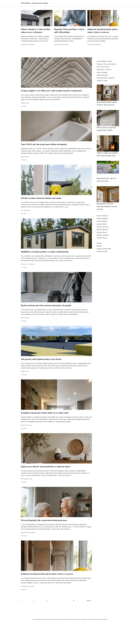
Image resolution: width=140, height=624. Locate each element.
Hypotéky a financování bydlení (61, 44)
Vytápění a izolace (25, 103)
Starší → (89, 600)
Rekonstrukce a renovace (26, 425)
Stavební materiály (25, 317)
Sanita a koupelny (25, 156)
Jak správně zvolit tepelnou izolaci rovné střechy (41, 359)
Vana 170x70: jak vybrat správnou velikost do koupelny (44, 144)
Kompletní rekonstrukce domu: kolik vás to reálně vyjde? (45, 413)
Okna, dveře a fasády (25, 210)
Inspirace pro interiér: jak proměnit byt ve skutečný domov (45, 467)
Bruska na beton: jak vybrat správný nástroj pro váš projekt (46, 305)
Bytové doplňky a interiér (26, 478)
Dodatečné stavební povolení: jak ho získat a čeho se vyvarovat (47, 574)
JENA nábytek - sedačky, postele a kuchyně (34, 3)
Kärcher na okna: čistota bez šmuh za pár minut (41, 198)
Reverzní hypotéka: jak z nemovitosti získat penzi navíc (44, 520)
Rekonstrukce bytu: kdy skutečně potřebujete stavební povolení (107, 206)
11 (74, 600)
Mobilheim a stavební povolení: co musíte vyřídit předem (45, 252)
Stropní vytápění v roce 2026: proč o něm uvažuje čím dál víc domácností (51, 91)
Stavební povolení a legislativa (28, 44)
